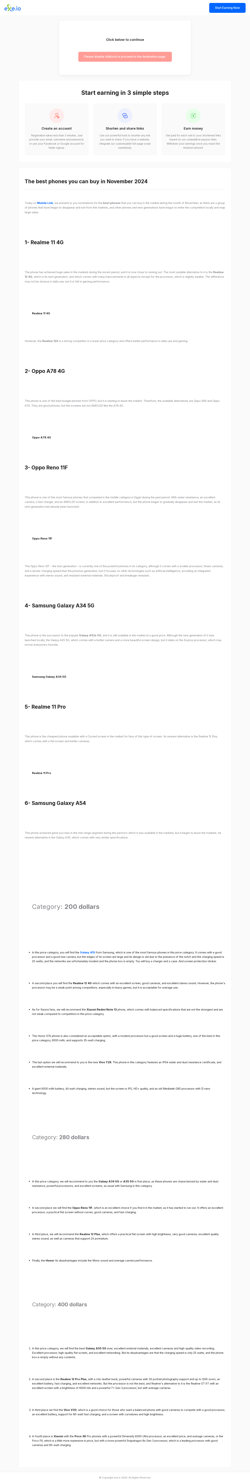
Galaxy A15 (87, 952)
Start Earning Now (227, 8)
